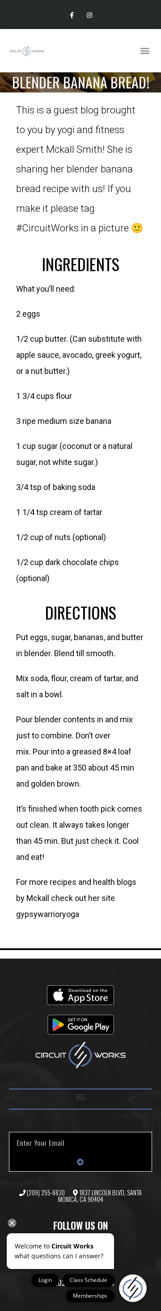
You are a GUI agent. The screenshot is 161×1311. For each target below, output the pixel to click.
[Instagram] (89, 15)
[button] (144, 50)
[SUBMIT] (80, 1162)
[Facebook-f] (71, 15)
